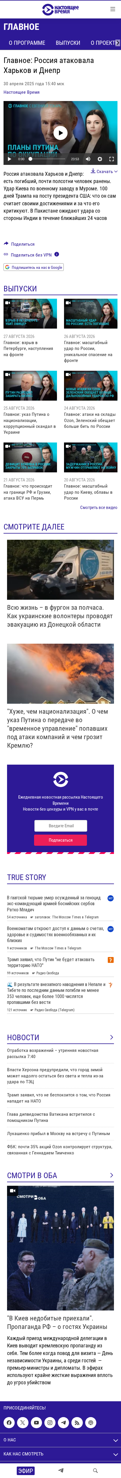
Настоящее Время (22, 92)
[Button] (19, 245)
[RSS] (77, 1423)
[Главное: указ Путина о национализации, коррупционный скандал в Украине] (30, 386)
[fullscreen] (111, 159)
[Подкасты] (90, 1423)
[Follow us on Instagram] (50, 1423)
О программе (27, 42)
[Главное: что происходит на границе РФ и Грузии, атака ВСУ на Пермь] (30, 457)
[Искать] (95, 1470)
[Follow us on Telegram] (63, 1423)
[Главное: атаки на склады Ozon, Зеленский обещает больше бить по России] (90, 386)
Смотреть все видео (98, 507)
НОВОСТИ (23, 1037)
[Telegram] (61, 1470)
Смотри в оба (32, 1175)
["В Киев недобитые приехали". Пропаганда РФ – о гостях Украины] (60, 1248)
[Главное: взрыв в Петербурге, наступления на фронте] (30, 314)
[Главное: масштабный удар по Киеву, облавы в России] (90, 457)
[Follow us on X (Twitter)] (22, 1423)
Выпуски (68, 42)
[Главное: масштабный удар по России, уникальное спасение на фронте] (90, 314)
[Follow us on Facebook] (9, 1423)
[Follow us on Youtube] (36, 1423)
